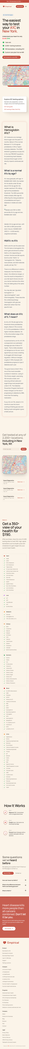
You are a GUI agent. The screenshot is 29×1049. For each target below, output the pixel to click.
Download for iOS (6, 951)
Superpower (6, 972)
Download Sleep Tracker (8, 955)
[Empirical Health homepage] (7, 6)
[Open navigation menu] (26, 6)
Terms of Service (6, 1037)
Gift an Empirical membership (9, 997)
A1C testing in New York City (12, 109)
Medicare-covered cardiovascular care (11, 1007)
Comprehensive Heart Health (9, 995)
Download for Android (7, 953)
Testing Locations (6, 963)
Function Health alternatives (9, 986)
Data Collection (6, 1035)
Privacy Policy (5, 1032)
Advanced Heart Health (8, 993)
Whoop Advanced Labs (9, 976)
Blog (3, 1018)
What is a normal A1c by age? (13, 172)
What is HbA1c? (6, 890)
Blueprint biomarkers (8, 981)
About (3, 1014)
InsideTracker (7, 974)
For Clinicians (5, 1000)
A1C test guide (8, 106)
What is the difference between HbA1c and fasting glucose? (11, 885)
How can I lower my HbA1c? (10, 880)
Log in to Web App (6, 958)
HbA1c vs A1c (11, 240)
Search (23, 449)
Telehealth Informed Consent (9, 1042)
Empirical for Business (7, 1016)
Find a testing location (7, 1005)
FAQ (3, 1023)
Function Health (7, 969)
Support (4, 960)
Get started (20, 6)
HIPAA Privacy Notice (7, 1040)
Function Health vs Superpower (9, 984)
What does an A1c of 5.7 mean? (13, 315)
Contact (4, 1026)
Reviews (4, 1021)
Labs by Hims (7, 979)
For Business (5, 1002)
